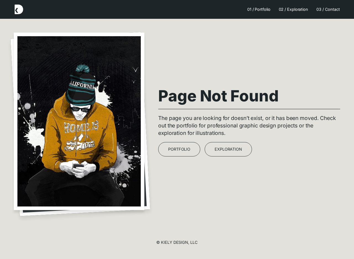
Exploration (228, 149)
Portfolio (179, 149)
